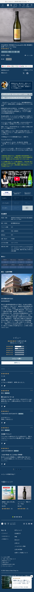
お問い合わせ (5, 562)
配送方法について (6, 560)
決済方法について (5, 70)
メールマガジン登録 (20, 546)
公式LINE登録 (18, 549)
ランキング (5, 533)
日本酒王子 (18, 533)
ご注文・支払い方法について (9, 559)
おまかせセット (6, 536)
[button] (5, 48)
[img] (5, 373)
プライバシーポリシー (7, 566)
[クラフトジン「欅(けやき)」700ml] (24, 493)
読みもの (17, 540)
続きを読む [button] (4, 403)
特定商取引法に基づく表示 (8, 564)
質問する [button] (17, 362)
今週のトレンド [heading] (7, 482)
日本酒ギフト (5, 539)
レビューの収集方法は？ (8, 474)
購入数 (2, 59)
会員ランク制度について (21, 552)
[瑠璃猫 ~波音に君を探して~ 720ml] (9, 493)
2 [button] (16, 469)
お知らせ (17, 543)
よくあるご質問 (6, 557)
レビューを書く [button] (17, 358)
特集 (16, 536)
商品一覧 (3, 530)
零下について (18, 530)
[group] (9, 499)
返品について (4, 72)
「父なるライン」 (6, 102)
